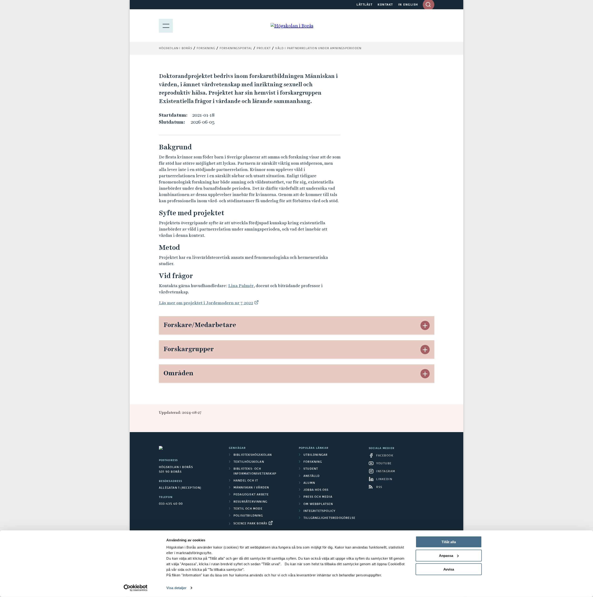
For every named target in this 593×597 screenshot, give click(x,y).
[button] (425, 325)
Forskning (206, 48)
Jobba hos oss (316, 490)
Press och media (317, 497)
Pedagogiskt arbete (251, 494)
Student (310, 469)
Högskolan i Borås (175, 48)
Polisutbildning (248, 515)
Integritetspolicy (319, 511)
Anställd (311, 476)
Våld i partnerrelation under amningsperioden (318, 48)
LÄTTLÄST (364, 4)
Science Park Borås (250, 523)
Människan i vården (251, 487)
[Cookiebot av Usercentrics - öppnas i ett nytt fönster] (135, 587)
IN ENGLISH (408, 4)
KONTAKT (385, 4)
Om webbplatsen (318, 504)
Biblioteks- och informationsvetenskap (254, 471)
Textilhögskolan (248, 462)
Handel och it (245, 480)
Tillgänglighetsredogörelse (329, 518)
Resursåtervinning (250, 502)
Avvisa (448, 569)
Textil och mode (247, 508)
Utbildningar (315, 455)
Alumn (309, 483)
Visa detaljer (176, 588)
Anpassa (446, 556)
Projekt (264, 48)
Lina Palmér (241, 285)
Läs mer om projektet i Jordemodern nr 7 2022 (206, 302)
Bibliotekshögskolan (252, 455)
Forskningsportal (236, 48)
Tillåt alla (449, 542)
